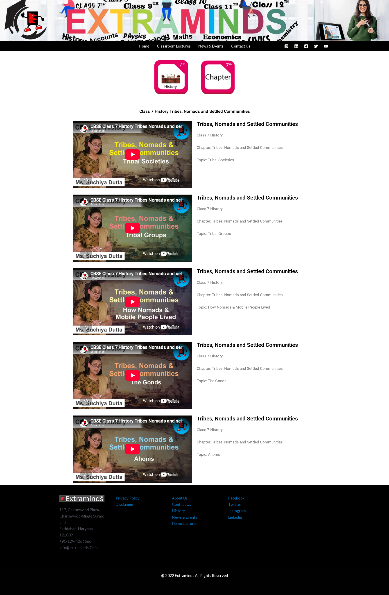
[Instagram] (286, 46)
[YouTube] (326, 46)
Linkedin (235, 517)
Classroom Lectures (174, 46)
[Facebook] (306, 46)
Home (144, 46)
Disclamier (124, 504)
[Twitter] (316, 46)
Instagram (237, 510)
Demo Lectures (184, 523)
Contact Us (240, 46)
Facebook (236, 498)
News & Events (211, 46)
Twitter (234, 504)
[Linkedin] (296, 46)
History (178, 510)
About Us (180, 498)
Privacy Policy (128, 498)
